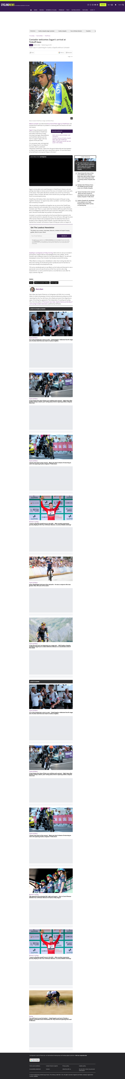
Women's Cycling (51, 10)
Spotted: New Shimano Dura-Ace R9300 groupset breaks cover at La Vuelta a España (85, 186)
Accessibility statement (35, 1069)
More (92, 10)
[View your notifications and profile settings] (115, 4)
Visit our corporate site (81, 1055)
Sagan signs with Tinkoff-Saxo (59, 139)
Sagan (30, 130)
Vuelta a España (62, 31)
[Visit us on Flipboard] (97, 5)
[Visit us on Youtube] (95, 5)
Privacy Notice (37, 241)
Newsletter (70, 52)
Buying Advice (76, 10)
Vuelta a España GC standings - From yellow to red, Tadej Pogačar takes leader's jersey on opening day (86, 203)
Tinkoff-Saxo (47, 35)
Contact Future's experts (52, 1066)
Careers (48, 1069)
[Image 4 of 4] (69, 87)
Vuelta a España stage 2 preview (46, 31)
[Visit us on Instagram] (93, 5)
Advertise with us (66, 1069)
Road (31, 282)
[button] (121, 4)
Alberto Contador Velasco (42, 282)
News (35, 10)
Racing (42, 10)
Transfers (88, 31)
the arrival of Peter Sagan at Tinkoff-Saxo (58, 123)
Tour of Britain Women (76, 31)
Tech (67, 10)
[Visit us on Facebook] (88, 5)
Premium (61, 10)
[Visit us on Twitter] (90, 5)
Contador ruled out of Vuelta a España (61, 138)
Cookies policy (82, 1066)
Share (33, 52)
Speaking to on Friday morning (41, 253)
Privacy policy (65, 1066)
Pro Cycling (31, 35)
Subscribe (103, 4)
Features (85, 10)
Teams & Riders (39, 35)
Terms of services (49, 240)
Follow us (62, 52)
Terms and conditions (35, 1066)
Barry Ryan (37, 45)
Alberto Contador (34, 123)
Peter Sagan (54, 282)
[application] (51, 170)
